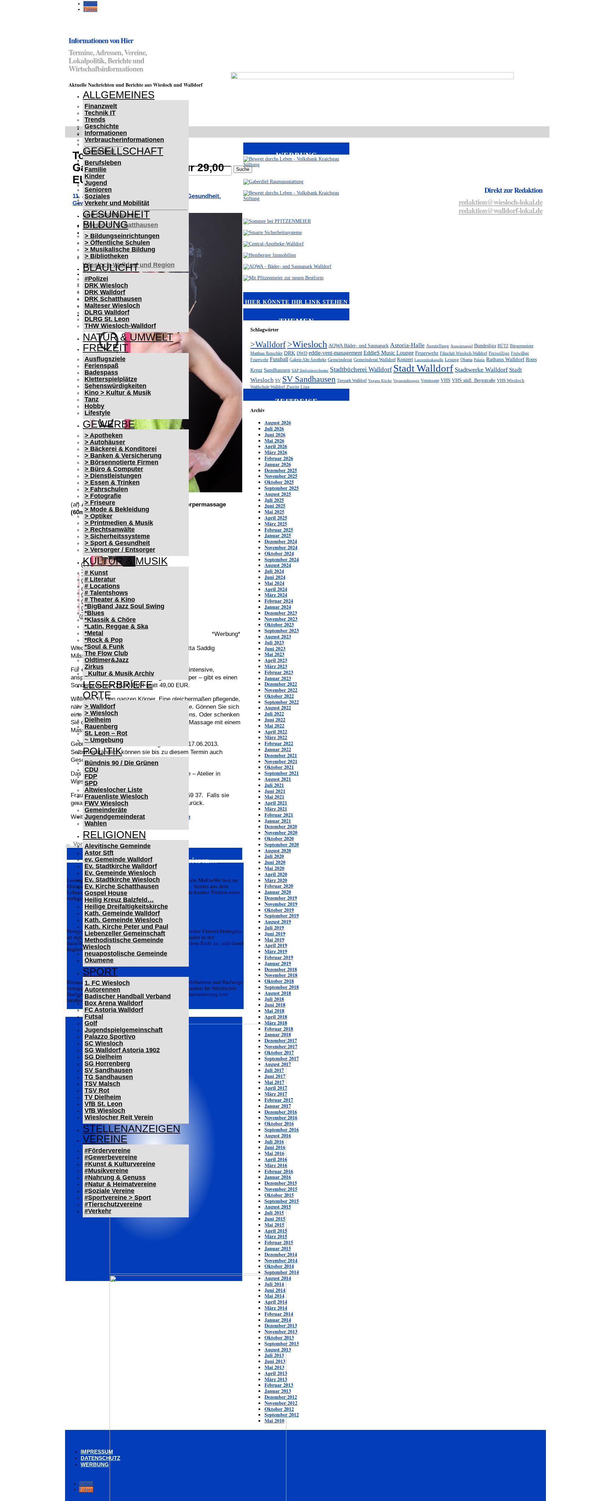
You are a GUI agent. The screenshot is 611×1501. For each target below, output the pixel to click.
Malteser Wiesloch (112, 305)
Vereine (105, 1138)
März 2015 (275, 1236)
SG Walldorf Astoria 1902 (122, 1050)
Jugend (96, 182)
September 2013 (281, 1343)
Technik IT (100, 112)
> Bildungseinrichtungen (122, 235)
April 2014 (275, 1301)
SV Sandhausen (109, 1070)
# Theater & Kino (110, 599)
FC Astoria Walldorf (114, 1009)
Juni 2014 (274, 1290)
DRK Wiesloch (106, 285)
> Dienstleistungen (113, 475)
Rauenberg (101, 726)
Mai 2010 (274, 1420)
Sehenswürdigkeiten (115, 385)
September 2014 (281, 1272)
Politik (102, 751)
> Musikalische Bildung (120, 249)
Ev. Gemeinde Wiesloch (120, 872)
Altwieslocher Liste (113, 789)
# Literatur (100, 579)
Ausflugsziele (105, 359)
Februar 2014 (278, 1313)
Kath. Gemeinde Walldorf (122, 913)
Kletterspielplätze (111, 379)
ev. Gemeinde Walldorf (118, 859)
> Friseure (100, 502)
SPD (91, 783)
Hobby (94, 406)
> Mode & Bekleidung (117, 509)
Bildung (105, 224)
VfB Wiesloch (105, 1110)
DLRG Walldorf (107, 312)
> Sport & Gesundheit (117, 542)
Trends (95, 119)
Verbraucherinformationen (124, 139)
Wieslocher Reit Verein (119, 1117)
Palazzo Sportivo (110, 1036)
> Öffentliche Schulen (117, 242)
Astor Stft (99, 852)
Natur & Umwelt (128, 337)
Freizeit (105, 347)
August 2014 (277, 1278)
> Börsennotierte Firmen (121, 462)
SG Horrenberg (107, 1063)
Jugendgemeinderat (115, 816)
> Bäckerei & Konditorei (121, 448)
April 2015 (275, 1230)
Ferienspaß (101, 365)
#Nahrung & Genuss (115, 1177)
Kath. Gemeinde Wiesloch (124, 919)
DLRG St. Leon (107, 319)
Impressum (97, 1452)
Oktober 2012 (279, 1409)
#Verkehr (98, 1211)
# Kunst (96, 572)
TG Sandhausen (109, 1076)
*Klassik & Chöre (110, 619)
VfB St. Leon (103, 1103)
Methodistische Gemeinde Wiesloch (123, 943)
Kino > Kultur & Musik (118, 392)
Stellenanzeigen (131, 1128)
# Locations (102, 586)
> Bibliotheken (106, 256)
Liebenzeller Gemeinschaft (125, 933)
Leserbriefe (118, 684)
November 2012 (280, 1403)
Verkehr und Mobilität (117, 203)
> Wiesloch (101, 713)
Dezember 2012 (280, 1397)
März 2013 (275, 1379)
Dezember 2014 (280, 1254)
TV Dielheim (103, 1097)
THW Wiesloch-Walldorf (120, 325)
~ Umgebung (104, 739)
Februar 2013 (278, 1385)
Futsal (94, 1016)
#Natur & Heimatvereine (120, 1184)
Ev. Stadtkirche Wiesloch (122, 879)
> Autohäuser (105, 442)
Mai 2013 (274, 1367)
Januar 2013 (277, 1391)
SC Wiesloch (104, 1043)
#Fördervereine (107, 1150)
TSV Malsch (102, 1083)
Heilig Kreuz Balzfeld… (119, 899)
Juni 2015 (274, 1218)
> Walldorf (100, 706)
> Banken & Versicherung (123, 455)
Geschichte (102, 126)
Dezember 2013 (280, 1325)
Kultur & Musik (125, 561)
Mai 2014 (274, 1295)
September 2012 (281, 1414)
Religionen (114, 834)
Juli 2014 (274, 1284)
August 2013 (277, 1349)
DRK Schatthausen (113, 298)
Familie (95, 169)
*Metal (94, 633)
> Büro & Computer (114, 469)
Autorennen (102, 989)
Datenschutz (100, 1458)
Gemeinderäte (106, 809)
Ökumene (99, 960)
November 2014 (280, 1260)
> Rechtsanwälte (110, 529)
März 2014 (275, 1307)
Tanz (92, 399)
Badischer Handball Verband (128, 996)
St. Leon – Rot (106, 733)
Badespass (101, 372)
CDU (91, 769)
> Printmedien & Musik (119, 522)
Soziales (97, 196)
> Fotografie (103, 495)
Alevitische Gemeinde (118, 846)
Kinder (95, 176)
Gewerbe (109, 424)
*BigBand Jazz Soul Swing (124, 606)
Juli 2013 (274, 1355)
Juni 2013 (274, 1361)
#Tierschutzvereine (113, 1204)
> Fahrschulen (106, 489)
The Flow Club (106, 653)
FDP (91, 776)
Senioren (98, 189)
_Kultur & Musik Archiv (119, 673)
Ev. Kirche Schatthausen (122, 886)
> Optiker (98, 516)
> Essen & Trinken (112, 482)
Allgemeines (119, 94)
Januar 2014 (277, 1319)
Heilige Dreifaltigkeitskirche (126, 906)
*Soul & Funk (104, 646)
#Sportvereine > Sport (118, 1197)
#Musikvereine (106, 1170)
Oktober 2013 (279, 1337)
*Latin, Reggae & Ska (116, 626)
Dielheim (98, 719)
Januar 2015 (277, 1248)
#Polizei (96, 278)
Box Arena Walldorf (114, 1003)
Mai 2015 (274, 1224)
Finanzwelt (101, 106)
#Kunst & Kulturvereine (120, 1163)
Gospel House (106, 893)
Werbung (95, 1464)
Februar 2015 (278, 1242)
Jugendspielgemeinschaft (124, 1029)
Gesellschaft (123, 151)
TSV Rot (97, 1090)
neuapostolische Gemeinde (126, 953)
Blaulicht (111, 267)
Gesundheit (116, 214)
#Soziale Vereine (109, 1190)
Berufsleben (103, 162)
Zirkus (94, 666)
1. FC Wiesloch (107, 982)
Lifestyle (97, 412)
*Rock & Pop (104, 639)
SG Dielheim (103, 1056)
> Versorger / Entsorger (120, 549)
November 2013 (280, 1331)
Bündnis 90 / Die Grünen (121, 762)
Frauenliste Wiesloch (116, 796)
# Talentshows (106, 592)
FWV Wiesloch (106, 803)
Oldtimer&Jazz (107, 659)
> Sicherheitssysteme (117, 536)
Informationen (106, 133)
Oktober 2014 (279, 1266)
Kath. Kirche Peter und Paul (126, 926)
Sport (100, 971)
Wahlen (96, 823)
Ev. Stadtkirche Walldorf (121, 866)
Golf (91, 1023)
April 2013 (275, 1373)
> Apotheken (104, 435)
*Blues (94, 612)
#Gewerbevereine (111, 1157)
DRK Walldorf (105, 292)
